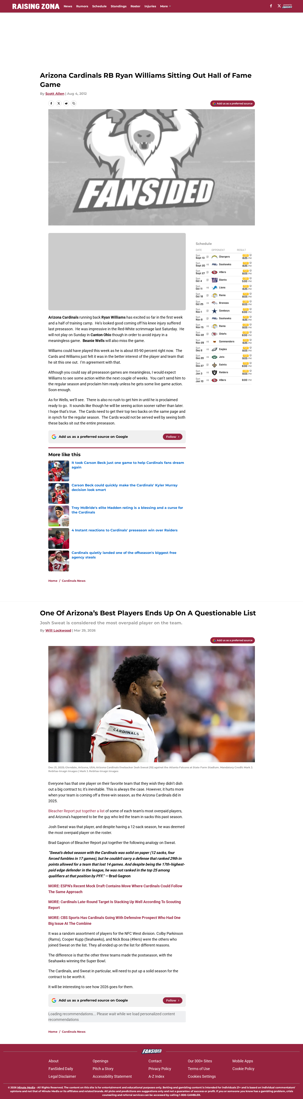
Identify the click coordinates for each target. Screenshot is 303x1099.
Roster (135, 6)
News (68, 6)
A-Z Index (156, 1076)
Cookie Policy (243, 1068)
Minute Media (26, 1087)
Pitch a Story (103, 1068)
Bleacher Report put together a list (76, 811)
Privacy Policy (159, 1068)
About (54, 1061)
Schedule (99, 6)
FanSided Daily (61, 1068)
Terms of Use (199, 1068)
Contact (155, 1061)
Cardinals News (73, 581)
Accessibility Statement (112, 1076)
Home (52, 581)
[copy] (74, 103)
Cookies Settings (202, 1076)
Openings (100, 1061)
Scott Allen (54, 94)
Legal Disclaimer (62, 1076)
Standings (118, 6)
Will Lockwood (58, 630)
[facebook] (271, 6)
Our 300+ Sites (200, 1061)
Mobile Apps (242, 1061)
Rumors (82, 6)
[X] (279, 6)
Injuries (150, 6)
